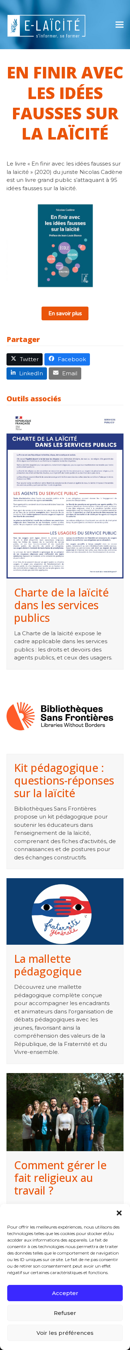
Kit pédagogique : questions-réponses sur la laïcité (64, 780)
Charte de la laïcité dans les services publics (61, 605)
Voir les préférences (65, 1332)
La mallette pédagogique (48, 965)
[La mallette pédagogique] (65, 911)
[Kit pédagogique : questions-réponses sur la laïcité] (65, 716)
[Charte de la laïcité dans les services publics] (65, 495)
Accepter (65, 1293)
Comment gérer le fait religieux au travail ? (60, 1178)
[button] (119, 1213)
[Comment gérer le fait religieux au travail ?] (65, 1112)
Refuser (65, 1313)
